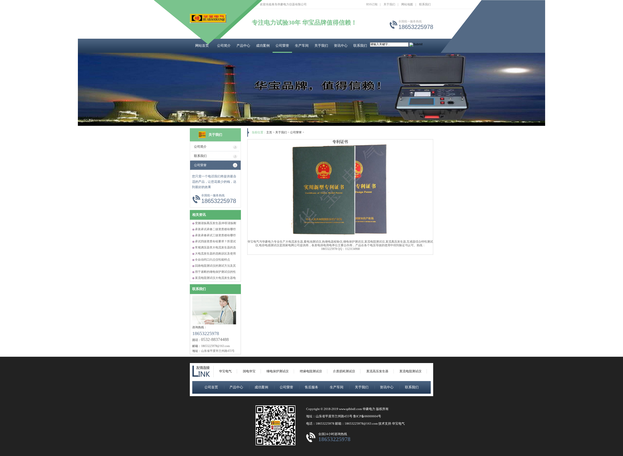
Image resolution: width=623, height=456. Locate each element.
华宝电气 (225, 371)
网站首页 (202, 45)
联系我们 (425, 4)
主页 (269, 132)
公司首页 (211, 387)
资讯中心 (341, 45)
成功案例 (263, 45)
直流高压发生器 (377, 371)
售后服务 (311, 387)
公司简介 (224, 45)
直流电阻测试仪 (410, 371)
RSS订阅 (371, 4)
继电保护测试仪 (277, 371)
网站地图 (407, 4)
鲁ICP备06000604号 (367, 416)
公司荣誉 (282, 45)
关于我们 (389, 4)
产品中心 (243, 45)
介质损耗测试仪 (344, 371)
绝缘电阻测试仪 (311, 371)
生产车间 (302, 45)
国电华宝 (249, 371)
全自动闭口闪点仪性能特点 (212, 259)
